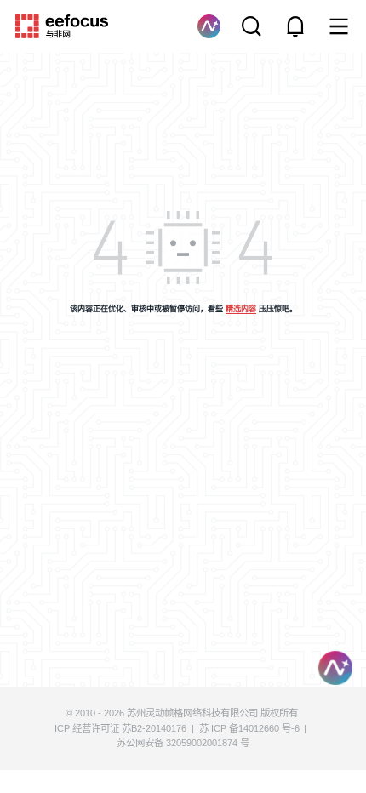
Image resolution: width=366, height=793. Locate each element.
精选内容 (241, 309)
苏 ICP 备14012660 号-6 (249, 728)
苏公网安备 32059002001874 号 (183, 743)
